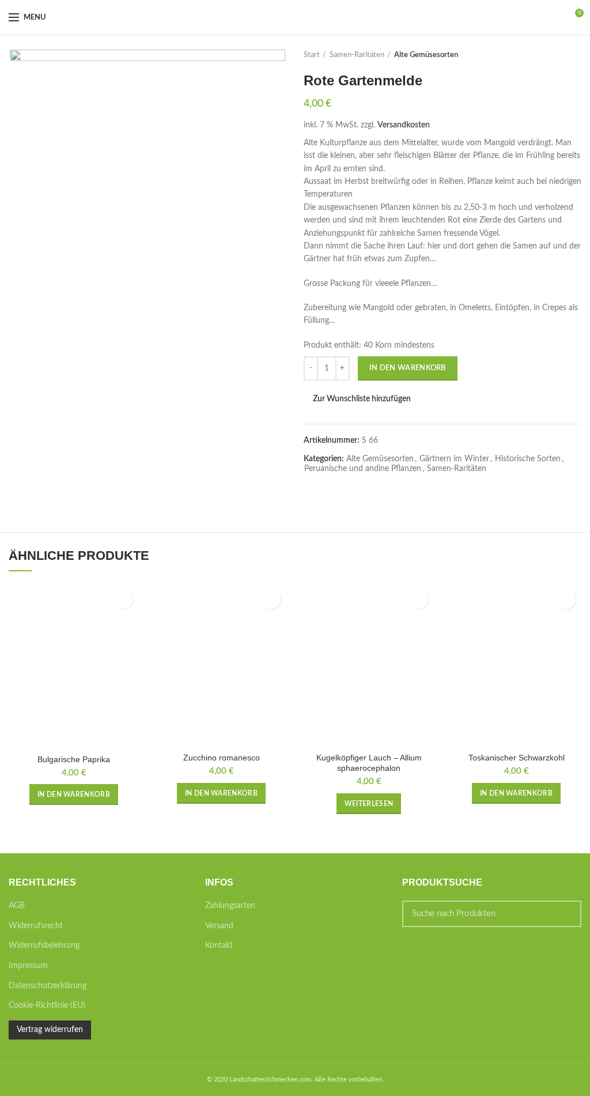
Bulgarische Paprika (73, 759)
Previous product (552, 55)
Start (312, 55)
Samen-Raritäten (357, 55)
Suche (565, 914)
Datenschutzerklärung (47, 986)
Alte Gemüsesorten (426, 55)
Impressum (28, 966)
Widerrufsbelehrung (44, 945)
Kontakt (219, 945)
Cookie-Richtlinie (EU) (47, 1005)
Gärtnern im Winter (454, 459)
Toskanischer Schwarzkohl (516, 757)
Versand (219, 926)
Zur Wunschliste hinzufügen (362, 399)
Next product (575, 55)
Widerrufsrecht (36, 926)
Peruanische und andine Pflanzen (362, 469)
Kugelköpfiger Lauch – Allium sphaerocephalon (369, 763)
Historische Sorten (528, 459)
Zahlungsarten (230, 906)
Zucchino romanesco (221, 757)
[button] (73, 794)
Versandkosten (403, 125)
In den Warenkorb (407, 368)
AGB (17, 906)
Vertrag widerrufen (50, 1030)
